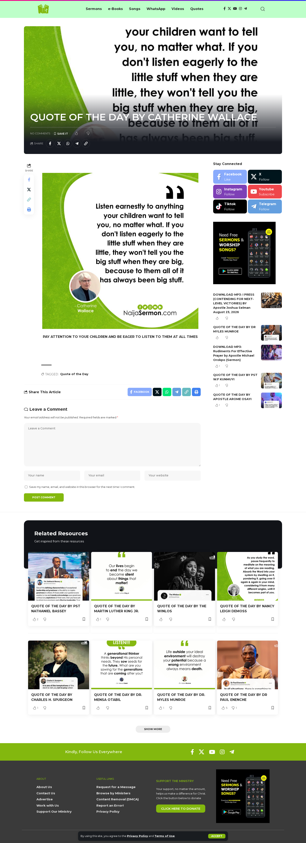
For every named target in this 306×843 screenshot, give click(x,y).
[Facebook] (225, 8)
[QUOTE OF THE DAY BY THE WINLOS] (184, 576)
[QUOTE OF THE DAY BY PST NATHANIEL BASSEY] (58, 576)
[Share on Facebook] (50, 143)
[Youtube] (265, 192)
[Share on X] (59, 143)
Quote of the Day (74, 374)
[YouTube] (235, 8)
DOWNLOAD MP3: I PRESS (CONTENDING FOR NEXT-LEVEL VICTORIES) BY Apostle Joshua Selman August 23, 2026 (233, 303)
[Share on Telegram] (77, 143)
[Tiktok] (230, 206)
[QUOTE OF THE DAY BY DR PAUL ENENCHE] (247, 665)
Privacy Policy (137, 836)
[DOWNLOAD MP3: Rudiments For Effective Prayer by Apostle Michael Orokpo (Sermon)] (271, 352)
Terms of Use (164, 836)
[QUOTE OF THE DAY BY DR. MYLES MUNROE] (184, 665)
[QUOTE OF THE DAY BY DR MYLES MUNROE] (271, 333)
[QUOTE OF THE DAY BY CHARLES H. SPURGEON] (58, 665)
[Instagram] (240, 8)
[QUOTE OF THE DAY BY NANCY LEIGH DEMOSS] (247, 576)
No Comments (40, 133)
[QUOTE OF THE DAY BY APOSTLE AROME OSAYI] (271, 400)
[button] (216, 836)
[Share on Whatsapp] (68, 143)
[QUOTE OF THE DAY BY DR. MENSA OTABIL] (121, 665)
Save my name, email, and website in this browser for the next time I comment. (82, 486)
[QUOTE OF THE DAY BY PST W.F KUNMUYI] (271, 380)
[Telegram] (245, 8)
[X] (229, 8)
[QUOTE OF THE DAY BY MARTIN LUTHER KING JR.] (121, 576)
